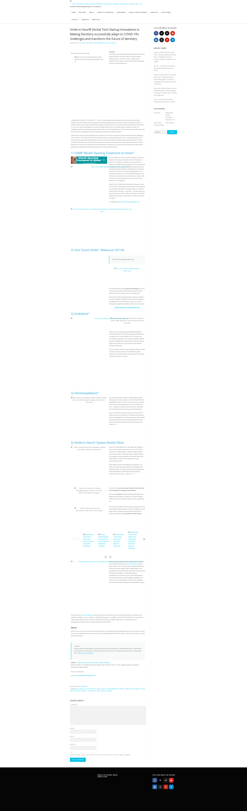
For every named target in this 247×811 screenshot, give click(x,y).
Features (82, 12)
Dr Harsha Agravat (86, 615)
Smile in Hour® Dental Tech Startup (102, 43)
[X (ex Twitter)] (161, 40)
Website (73, 744)
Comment (74, 705)
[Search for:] (160, 132)
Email (72, 736)
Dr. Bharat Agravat (132, 564)
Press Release (83, 686)
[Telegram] (172, 40)
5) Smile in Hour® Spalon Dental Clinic (97, 442)
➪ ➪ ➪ (134, 474)
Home (74, 12)
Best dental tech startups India (88, 689)
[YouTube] (172, 33)
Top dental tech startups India (100, 691)
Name (72, 728)
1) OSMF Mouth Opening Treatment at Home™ (103, 153)
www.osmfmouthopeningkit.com (130, 202)
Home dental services (133, 689)
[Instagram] (161, 33)
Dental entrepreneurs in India (112, 689)
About (91, 12)
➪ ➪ (116, 424)
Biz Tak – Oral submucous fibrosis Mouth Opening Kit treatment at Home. (164, 68)
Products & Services (105, 12)
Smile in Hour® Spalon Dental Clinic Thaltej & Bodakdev (93, 662)
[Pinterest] (167, 40)
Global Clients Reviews (138, 12)
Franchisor (157, 113)
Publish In (154, 12)
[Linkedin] (156, 40)
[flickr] (167, 33)
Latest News (166, 12)
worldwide (121, 12)
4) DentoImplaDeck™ (85, 393)
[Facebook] (156, 33)
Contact (75, 19)
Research (85, 19)
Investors (96, 19)
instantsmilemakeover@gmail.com (85, 675)
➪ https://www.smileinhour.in (85, 653)
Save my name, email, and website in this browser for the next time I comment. (100, 755)
